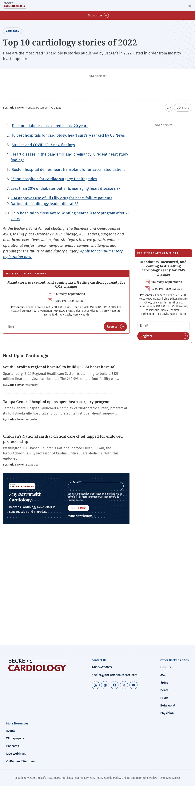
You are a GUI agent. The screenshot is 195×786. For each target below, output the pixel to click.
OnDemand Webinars (21, 761)
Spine (164, 682)
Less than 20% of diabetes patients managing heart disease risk (65, 188)
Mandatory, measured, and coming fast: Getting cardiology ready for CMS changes (66, 284)
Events (10, 730)
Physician (167, 713)
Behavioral (167, 705)
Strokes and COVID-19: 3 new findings (43, 145)
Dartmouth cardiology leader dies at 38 (44, 203)
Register (113, 326)
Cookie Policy (112, 778)
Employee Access (170, 778)
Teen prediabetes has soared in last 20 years (50, 125)
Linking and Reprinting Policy (138, 778)
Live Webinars (16, 753)
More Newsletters (80, 516)
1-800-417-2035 (102, 667)
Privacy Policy (75, 500)
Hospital (166, 667)
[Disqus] (66, 587)
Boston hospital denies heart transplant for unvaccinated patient (68, 169)
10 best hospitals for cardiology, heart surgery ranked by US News (68, 135)
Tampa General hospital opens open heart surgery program (57, 401)
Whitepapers (15, 738)
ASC (162, 675)
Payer (164, 698)
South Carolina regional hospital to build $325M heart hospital (59, 366)
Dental (164, 690)
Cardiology (12, 30)
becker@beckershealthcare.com (114, 675)
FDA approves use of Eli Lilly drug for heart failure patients (61, 198)
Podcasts (12, 746)
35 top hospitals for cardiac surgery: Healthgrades (54, 179)
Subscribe (95, 15)
